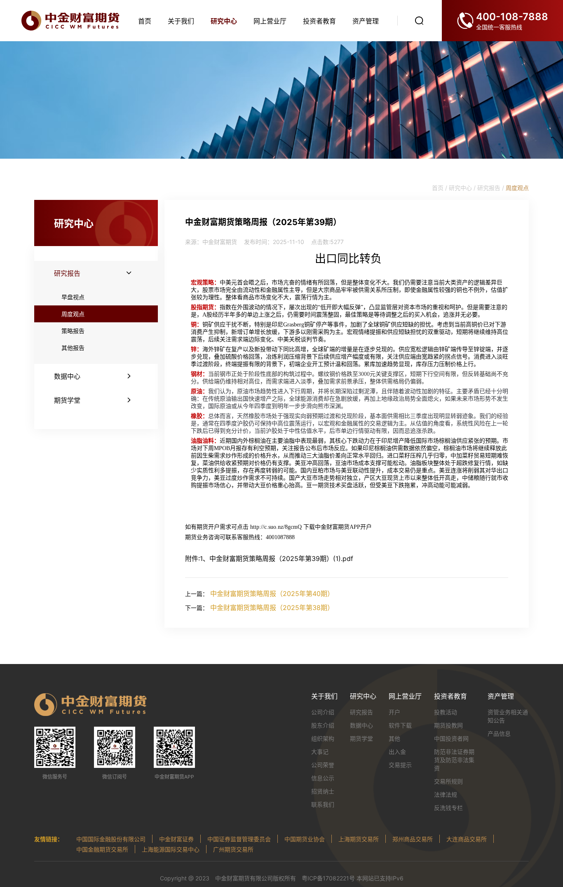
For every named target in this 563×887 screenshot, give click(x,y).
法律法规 (445, 794)
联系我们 (322, 804)
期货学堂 (361, 738)
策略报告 (72, 330)
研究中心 (224, 21)
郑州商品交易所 (412, 838)
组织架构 (322, 738)
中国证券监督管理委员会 (239, 838)
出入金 (397, 751)
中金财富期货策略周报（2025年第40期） (272, 593)
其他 (394, 738)
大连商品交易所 (466, 838)
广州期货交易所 (233, 849)
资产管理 (365, 21)
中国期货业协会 (304, 838)
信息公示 (322, 777)
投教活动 (445, 712)
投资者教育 (319, 21)
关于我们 (181, 21)
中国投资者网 (451, 738)
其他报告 (72, 347)
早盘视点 (72, 296)
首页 (144, 21)
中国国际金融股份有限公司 (110, 838)
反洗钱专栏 (448, 807)
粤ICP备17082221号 (328, 878)
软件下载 (400, 725)
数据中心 (361, 725)
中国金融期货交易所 (102, 849)
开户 (394, 712)
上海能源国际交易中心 (170, 849)
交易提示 (400, 764)
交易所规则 (448, 781)
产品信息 (499, 733)
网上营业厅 (269, 21)
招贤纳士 (322, 791)
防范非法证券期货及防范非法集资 (454, 760)
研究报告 (361, 712)
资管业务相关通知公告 (508, 716)
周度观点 (72, 313)
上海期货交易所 (358, 838)
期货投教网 (448, 725)
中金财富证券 (176, 838)
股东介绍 (322, 725)
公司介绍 (322, 712)
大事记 (319, 751)
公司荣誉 (322, 764)
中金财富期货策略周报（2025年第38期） (272, 607)
